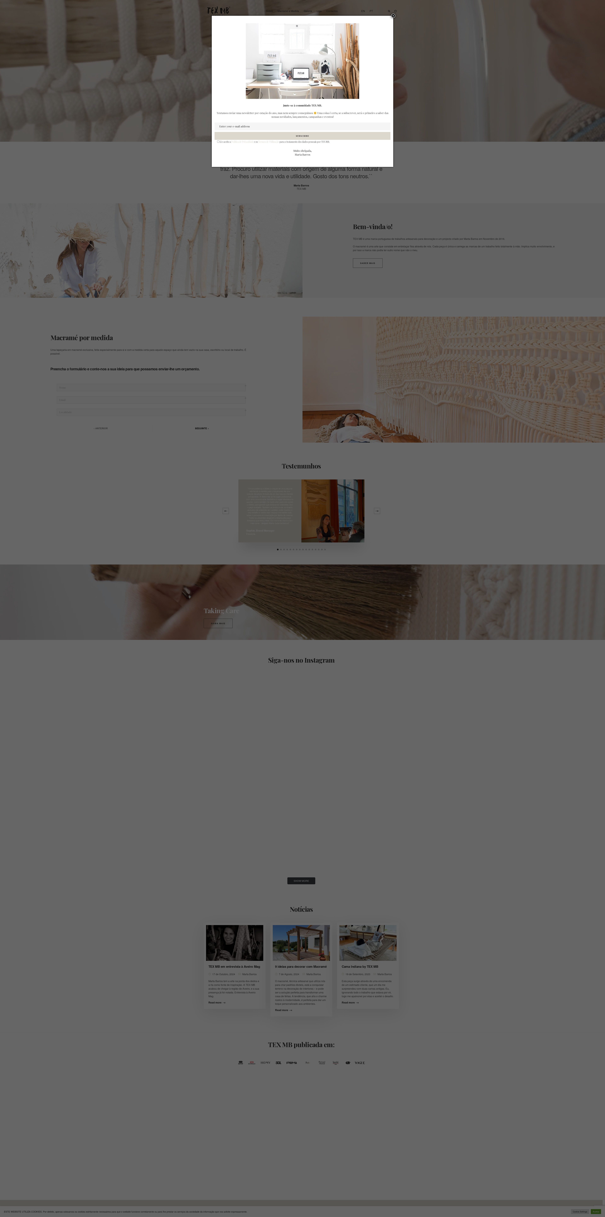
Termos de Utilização (268, 141)
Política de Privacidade (242, 141)
